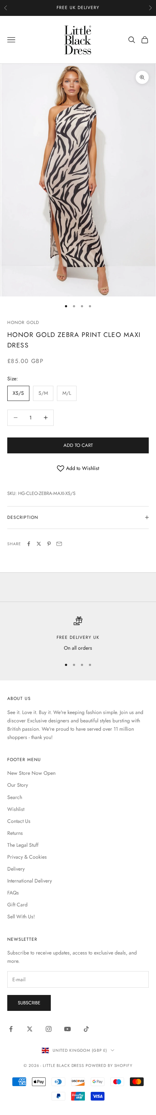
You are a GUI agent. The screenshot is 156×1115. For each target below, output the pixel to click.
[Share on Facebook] (29, 544)
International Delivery (29, 880)
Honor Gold (23, 322)
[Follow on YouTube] (67, 1029)
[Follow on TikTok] (86, 1029)
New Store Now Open (31, 773)
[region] (78, 634)
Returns (15, 833)
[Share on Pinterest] (49, 544)
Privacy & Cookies (27, 856)
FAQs (13, 892)
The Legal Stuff (22, 845)
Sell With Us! (21, 916)
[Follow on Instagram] (48, 1029)
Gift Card (17, 904)
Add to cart (78, 445)
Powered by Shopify (109, 1065)
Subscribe (29, 1002)
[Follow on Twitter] (29, 1029)
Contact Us (18, 821)
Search (14, 797)
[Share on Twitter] (39, 544)
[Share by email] (59, 544)
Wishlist (15, 809)
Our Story (17, 785)
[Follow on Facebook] (11, 1029)
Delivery (16, 868)
